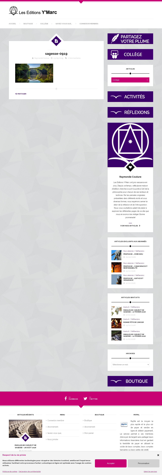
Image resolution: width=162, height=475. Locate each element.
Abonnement (52, 427)
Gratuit (126, 307)
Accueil (12, 24)
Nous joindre (52, 439)
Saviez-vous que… (64, 24)
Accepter (111, 463)
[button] (158, 455)
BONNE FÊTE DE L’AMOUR (133, 322)
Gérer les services (150, 471)
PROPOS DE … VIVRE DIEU (133, 254)
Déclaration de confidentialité (30, 471)
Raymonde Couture (41, 58)
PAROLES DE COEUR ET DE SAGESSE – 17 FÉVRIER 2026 (134, 311)
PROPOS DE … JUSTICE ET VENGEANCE (133, 279)
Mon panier (89, 433)
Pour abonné (128, 251)
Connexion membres (88, 24)
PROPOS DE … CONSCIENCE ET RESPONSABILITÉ (135, 267)
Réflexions (140, 251)
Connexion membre (55, 420)
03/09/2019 (58, 58)
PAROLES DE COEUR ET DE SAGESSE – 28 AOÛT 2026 (25, 446)
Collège (44, 24)
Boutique (28, 24)
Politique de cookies (10, 471)
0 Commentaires (74, 58)
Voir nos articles (129, 226)
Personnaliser (143, 463)
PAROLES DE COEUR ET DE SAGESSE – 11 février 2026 (134, 335)
